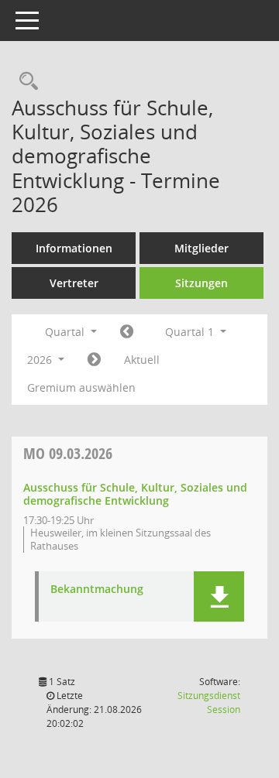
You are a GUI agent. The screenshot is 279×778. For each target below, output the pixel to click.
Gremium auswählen (81, 387)
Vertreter (74, 283)
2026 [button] (41, 359)
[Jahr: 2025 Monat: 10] (126, 332)
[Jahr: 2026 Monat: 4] (94, 360)
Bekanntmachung (96, 589)
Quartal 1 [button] (191, 331)
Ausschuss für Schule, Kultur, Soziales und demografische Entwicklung (135, 494)
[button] (219, 596)
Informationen (74, 248)
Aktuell (142, 359)
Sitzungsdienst (208, 702)
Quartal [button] (66, 331)
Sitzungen (201, 283)
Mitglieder (201, 248)
